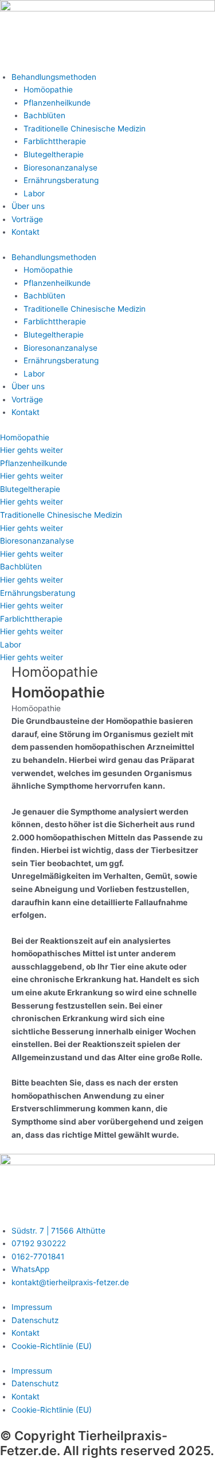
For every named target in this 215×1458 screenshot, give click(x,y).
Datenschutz (34, 1320)
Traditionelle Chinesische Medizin (85, 128)
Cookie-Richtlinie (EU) (51, 1346)
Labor (34, 193)
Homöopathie (48, 89)
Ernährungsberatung (61, 180)
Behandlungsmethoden (53, 77)
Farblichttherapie (55, 141)
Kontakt (25, 231)
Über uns (28, 206)
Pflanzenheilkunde (57, 102)
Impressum (31, 1307)
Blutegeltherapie (54, 154)
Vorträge (27, 219)
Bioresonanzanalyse (60, 167)
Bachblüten (44, 115)
